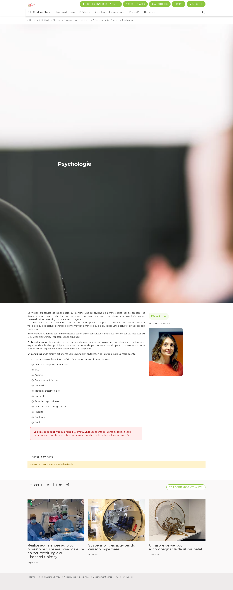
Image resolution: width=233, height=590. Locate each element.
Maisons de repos (65, 12)
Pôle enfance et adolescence (108, 12)
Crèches (83, 12)
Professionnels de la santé (102, 4)
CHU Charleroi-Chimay (40, 12)
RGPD (179, 4)
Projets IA (134, 12)
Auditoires (161, 4)
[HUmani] (31, 5)
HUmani (148, 12)
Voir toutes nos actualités (186, 487)
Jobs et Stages (136, 4)
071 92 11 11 (197, 4)
